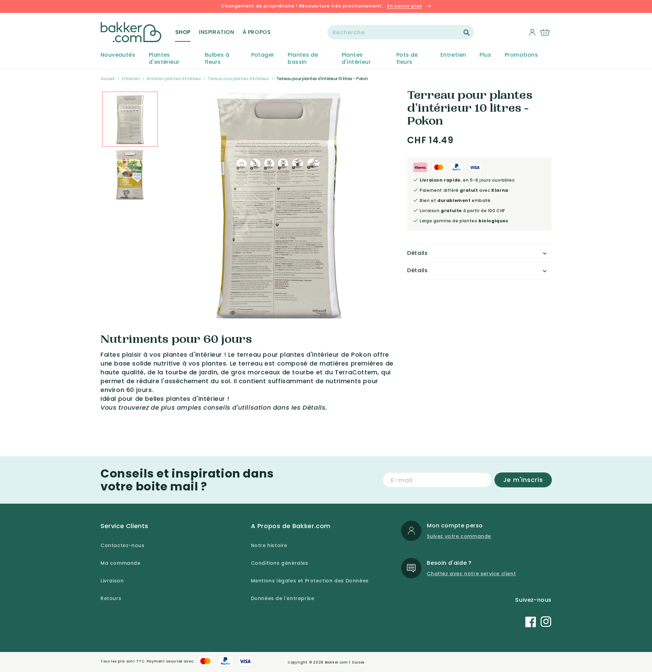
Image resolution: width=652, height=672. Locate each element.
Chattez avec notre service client (471, 573)
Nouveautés (118, 55)
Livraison (112, 580)
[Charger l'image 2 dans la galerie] (130, 119)
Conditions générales (279, 563)
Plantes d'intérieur (356, 59)
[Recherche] (466, 32)
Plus (485, 55)
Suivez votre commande (459, 536)
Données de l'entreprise (282, 598)
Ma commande (121, 563)
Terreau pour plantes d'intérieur (238, 78)
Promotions (521, 55)
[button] (183, 32)
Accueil (107, 78)
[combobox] (400, 32)
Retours (111, 598)
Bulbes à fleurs (217, 59)
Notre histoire (269, 545)
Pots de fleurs (407, 59)
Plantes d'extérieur (164, 59)
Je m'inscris (523, 479)
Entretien (453, 55)
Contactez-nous (122, 545)
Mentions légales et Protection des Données (310, 580)
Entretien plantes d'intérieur (174, 78)
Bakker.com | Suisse (344, 662)
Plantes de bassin (303, 59)
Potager (262, 55)
